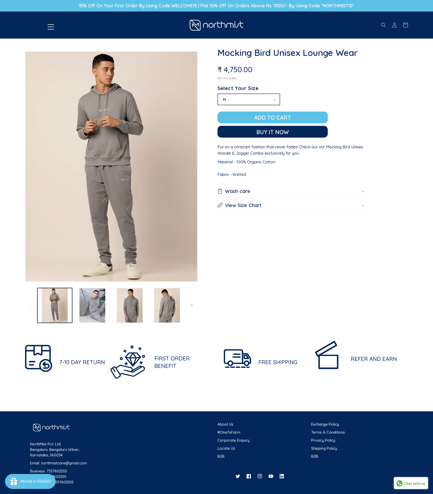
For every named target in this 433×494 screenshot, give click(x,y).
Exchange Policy (325, 424)
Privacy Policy (323, 440)
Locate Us (226, 448)
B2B (221, 456)
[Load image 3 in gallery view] (129, 305)
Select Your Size (238, 88)
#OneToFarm (229, 432)
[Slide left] (30, 305)
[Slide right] (191, 305)
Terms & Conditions (328, 432)
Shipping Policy (324, 448)
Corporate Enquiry (234, 440)
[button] (73, 25)
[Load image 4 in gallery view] (167, 305)
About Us (225, 424)
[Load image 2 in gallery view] (92, 305)
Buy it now (272, 132)
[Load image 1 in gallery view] (54, 305)
